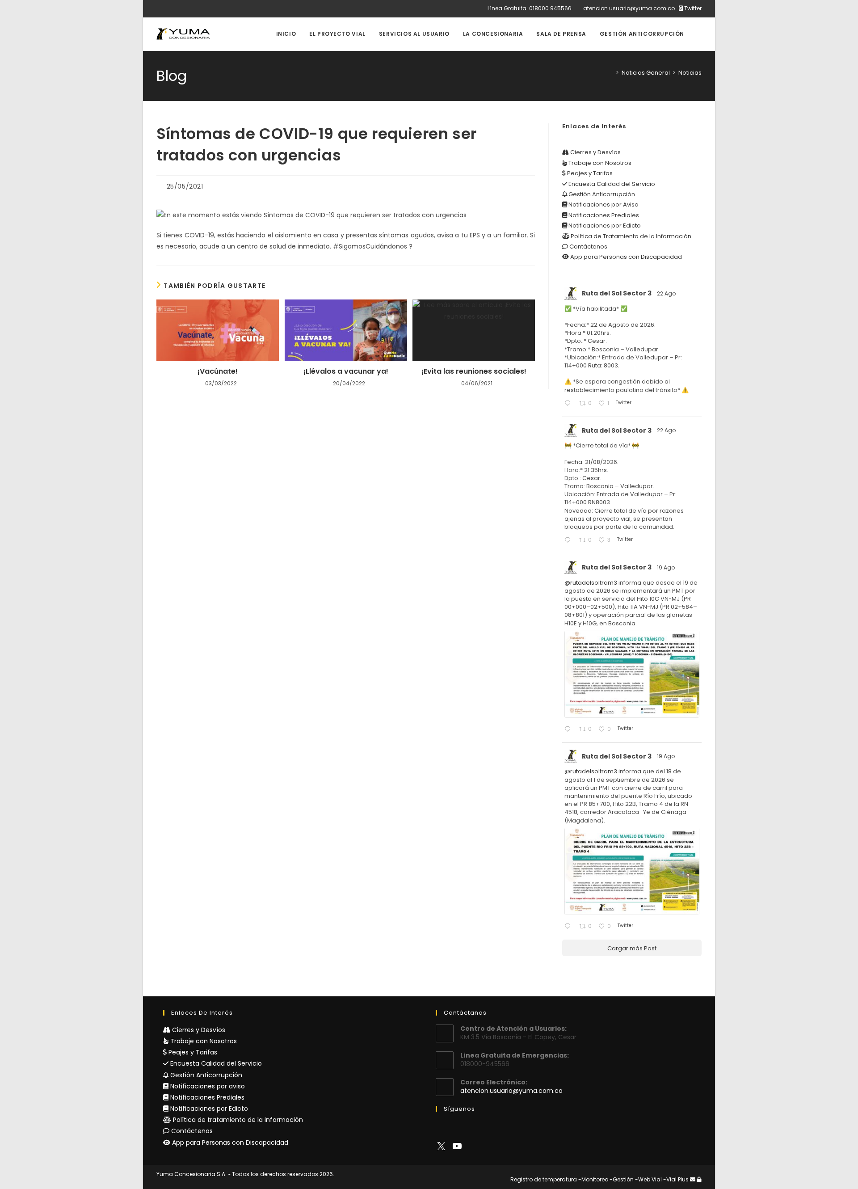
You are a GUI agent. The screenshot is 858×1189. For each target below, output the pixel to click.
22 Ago (667, 293)
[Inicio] (611, 72)
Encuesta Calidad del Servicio (611, 184)
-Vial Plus (676, 1179)
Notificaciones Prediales (603, 215)
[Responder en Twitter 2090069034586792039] (569, 927)
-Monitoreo (593, 1179)
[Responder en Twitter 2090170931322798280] (569, 730)
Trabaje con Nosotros (599, 163)
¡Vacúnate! (218, 371)
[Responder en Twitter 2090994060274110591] (569, 541)
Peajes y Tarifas (589, 173)
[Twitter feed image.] (631, 674)
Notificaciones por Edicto (604, 225)
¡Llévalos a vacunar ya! (345, 371)
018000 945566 (550, 8)
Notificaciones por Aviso (603, 204)
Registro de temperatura (543, 1179)
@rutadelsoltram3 (590, 582)
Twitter (692, 8)
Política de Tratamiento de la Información (630, 236)
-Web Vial (648, 1179)
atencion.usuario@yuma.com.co (629, 8)
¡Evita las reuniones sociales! (473, 371)
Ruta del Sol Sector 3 (617, 293)
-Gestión (622, 1179)
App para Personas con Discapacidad (625, 257)
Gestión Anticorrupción (601, 194)
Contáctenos (587, 246)
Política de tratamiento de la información (237, 1119)
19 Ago (666, 567)
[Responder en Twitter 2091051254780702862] (569, 404)
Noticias (690, 72)
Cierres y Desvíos (595, 152)
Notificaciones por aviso (206, 1086)
